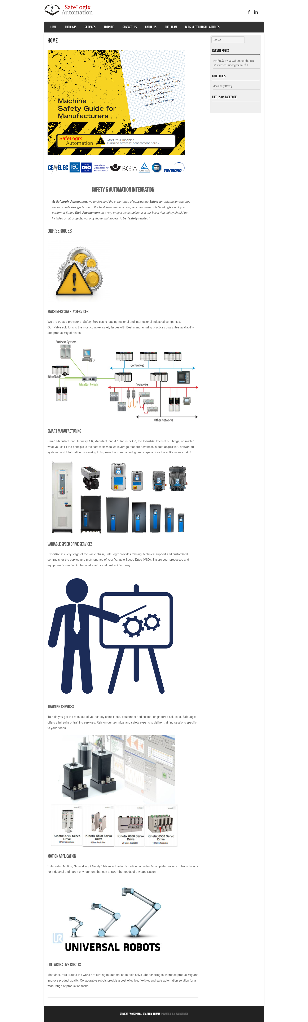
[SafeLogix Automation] (70, 18)
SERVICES (90, 27)
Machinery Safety (222, 86)
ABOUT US (151, 27)
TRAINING (109, 27)
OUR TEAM (171, 27)
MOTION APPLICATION (62, 856)
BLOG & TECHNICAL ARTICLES (202, 27)
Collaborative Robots (64, 964)
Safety (153, 201)
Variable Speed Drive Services (70, 543)
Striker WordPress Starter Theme (140, 1014)
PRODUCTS (70, 27)
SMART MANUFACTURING (64, 430)
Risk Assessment (87, 212)
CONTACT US (130, 27)
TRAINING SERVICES (61, 706)
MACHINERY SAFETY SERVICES (68, 311)
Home (53, 27)
